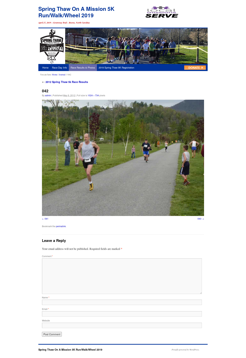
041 (46, 218)
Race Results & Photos (83, 67)
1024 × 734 (93, 95)
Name (45, 297)
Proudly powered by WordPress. (186, 349)
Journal (62, 74)
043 (199, 218)
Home (45, 67)
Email (45, 308)
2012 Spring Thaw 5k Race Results (65, 82)
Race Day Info (59, 67)
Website (46, 320)
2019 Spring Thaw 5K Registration (116, 67)
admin (48, 95)
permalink (61, 226)
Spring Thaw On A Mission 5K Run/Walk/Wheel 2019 (76, 12)
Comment (47, 256)
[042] (123, 158)
